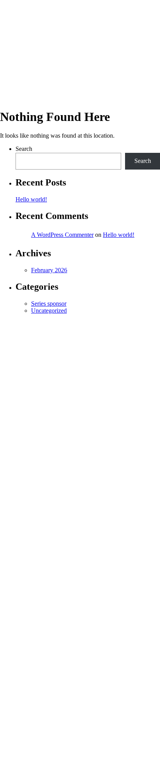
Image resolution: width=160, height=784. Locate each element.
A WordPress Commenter (62, 234)
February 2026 (49, 270)
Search (24, 148)
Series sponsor (48, 303)
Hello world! (31, 199)
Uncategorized (49, 310)
